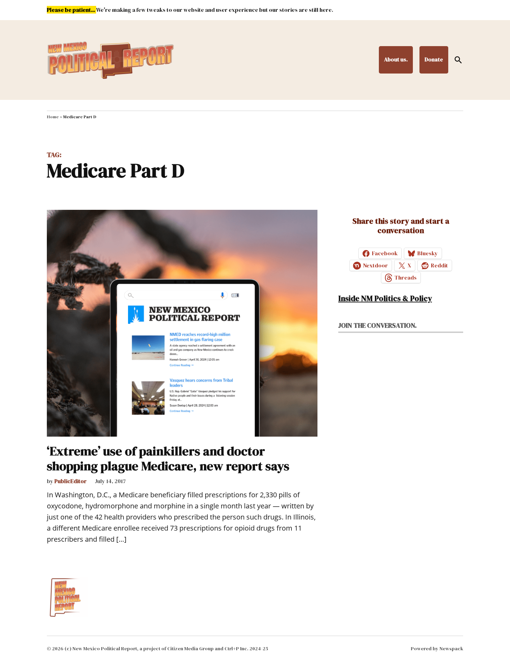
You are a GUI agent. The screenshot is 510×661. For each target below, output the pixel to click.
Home (53, 117)
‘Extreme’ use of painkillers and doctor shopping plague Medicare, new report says (168, 458)
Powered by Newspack (437, 648)
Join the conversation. (377, 325)
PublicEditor (70, 481)
